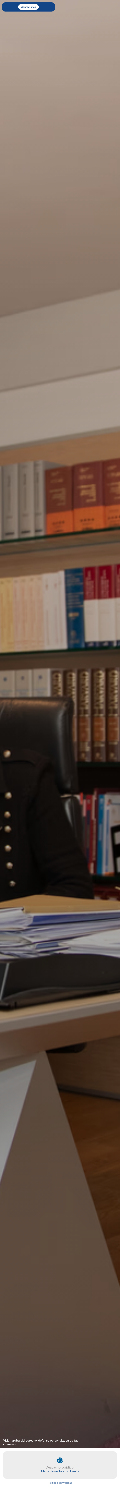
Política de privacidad (60, 1482)
